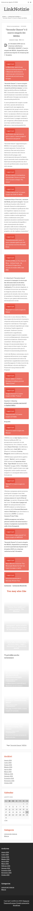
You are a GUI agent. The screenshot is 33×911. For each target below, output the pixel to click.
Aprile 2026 (8, 769)
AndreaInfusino (16, 26)
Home (4, 16)
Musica (6, 836)
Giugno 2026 (8, 765)
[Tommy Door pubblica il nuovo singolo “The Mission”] (16, 604)
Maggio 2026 (8, 767)
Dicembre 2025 (9, 778)
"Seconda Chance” (16, 745)
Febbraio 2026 (8, 774)
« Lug (5, 820)
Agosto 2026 (8, 760)
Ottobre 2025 (8, 783)
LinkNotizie (16, 9)
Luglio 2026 (8, 762)
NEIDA (24, 745)
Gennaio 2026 (8, 776)
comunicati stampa (14, 16)
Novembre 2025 (9, 781)
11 (9, 809)
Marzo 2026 (8, 772)
